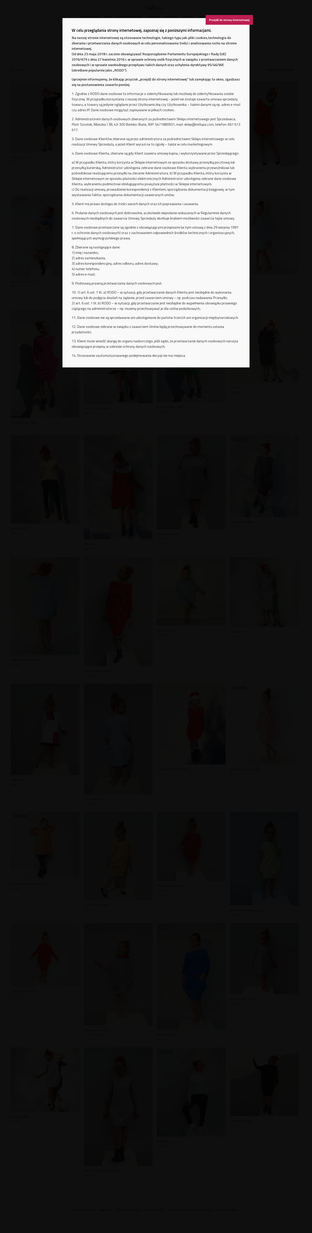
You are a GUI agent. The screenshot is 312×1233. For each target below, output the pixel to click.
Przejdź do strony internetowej (229, 20)
